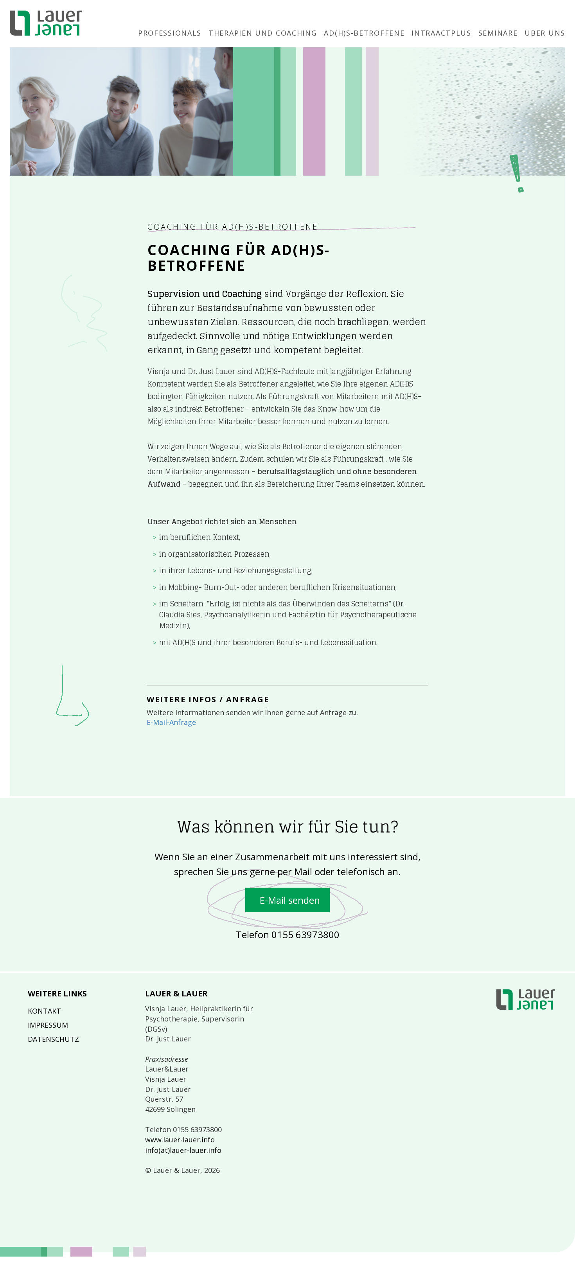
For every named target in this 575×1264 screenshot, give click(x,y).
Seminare (498, 33)
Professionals (169, 33)
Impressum (48, 1025)
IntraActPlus (441, 33)
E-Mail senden (287, 900)
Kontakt (44, 1011)
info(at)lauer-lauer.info (183, 1150)
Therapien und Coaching (262, 33)
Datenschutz (53, 1039)
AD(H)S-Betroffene (364, 33)
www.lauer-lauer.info (180, 1139)
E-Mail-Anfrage (171, 722)
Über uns (545, 33)
